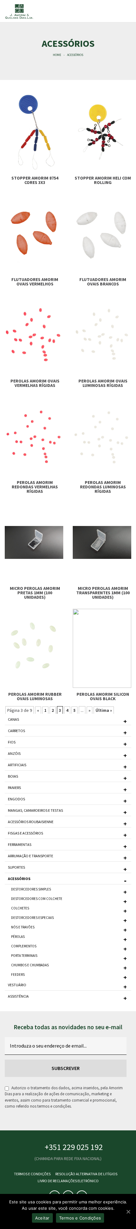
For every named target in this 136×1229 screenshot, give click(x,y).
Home (57, 55)
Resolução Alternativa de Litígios (86, 1173)
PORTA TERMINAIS (24, 955)
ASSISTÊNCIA (18, 996)
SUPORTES (16, 867)
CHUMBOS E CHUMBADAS (30, 965)
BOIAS (13, 776)
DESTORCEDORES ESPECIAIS (32, 917)
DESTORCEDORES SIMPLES (31, 889)
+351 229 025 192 (74, 1147)
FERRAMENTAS (19, 844)
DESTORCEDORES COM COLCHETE (36, 898)
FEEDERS (18, 974)
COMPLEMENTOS (23, 946)
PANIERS (14, 787)
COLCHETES (20, 908)
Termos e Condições (32, 1173)
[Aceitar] (128, 1211)
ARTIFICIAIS (17, 764)
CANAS (13, 719)
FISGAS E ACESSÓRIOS (25, 833)
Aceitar (42, 1217)
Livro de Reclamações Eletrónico (68, 1180)
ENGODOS (16, 799)
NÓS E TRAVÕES (22, 927)
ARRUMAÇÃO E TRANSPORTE (30, 855)
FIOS (11, 742)
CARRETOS (16, 730)
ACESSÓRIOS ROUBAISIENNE (30, 821)
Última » (104, 710)
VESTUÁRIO (17, 984)
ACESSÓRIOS (19, 878)
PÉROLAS (18, 936)
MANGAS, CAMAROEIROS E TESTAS (35, 810)
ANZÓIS (14, 753)
